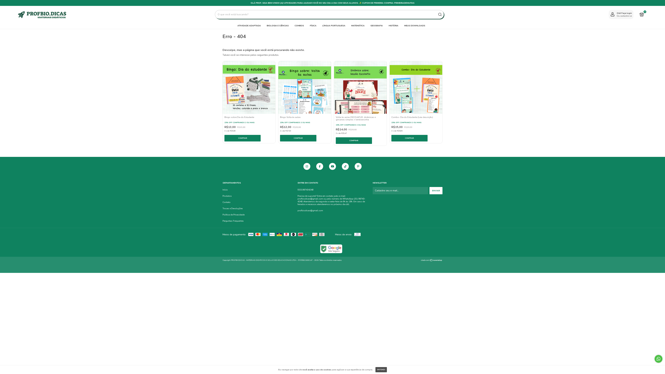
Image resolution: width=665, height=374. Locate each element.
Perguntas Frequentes (233, 221)
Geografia (376, 25)
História (393, 25)
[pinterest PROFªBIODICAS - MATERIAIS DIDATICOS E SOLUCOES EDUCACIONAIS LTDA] (358, 166)
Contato (226, 202)
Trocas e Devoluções (233, 208)
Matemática (358, 25)
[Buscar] (440, 14)
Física (313, 25)
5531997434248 (305, 189)
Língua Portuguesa (333, 25)
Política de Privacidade (234, 214)
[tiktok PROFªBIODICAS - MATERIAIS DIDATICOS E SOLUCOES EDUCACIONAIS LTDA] (345, 166)
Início (225, 189)
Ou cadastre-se (624, 16)
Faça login (626, 13)
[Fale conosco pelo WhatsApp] (658, 359)
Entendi (381, 369)
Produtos (227, 196)
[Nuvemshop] (431, 260)
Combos (299, 25)
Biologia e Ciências (278, 25)
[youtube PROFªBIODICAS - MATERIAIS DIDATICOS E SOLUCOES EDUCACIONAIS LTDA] (332, 166)
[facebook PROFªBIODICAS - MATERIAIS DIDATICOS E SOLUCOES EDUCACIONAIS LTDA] (319, 166)
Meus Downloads (414, 25)
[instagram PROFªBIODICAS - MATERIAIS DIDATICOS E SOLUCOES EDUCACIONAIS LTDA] (306, 166)
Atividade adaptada (249, 25)
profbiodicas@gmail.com (310, 210)
